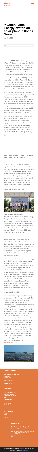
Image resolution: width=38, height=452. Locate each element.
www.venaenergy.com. (11, 342)
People (5, 416)
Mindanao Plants (8, 379)
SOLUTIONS (7, 389)
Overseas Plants (8, 380)
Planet (5, 414)
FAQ (5, 397)
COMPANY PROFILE (10, 370)
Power (5, 413)
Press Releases (8, 402)
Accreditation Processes (10, 395)
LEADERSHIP (8, 383)
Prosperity (6, 417)
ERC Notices (7, 404)
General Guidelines (9, 394)
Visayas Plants (7, 377)
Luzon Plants (7, 376)
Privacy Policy (23, 450)
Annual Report (7, 403)
